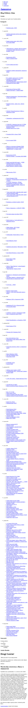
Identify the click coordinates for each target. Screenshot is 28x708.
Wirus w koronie (11, 58)
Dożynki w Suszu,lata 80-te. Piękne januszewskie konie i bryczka (14, 556)
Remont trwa (11, 434)
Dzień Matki (10, 410)
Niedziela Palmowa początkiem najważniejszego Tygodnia (14, 164)
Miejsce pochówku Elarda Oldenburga (16, 386)
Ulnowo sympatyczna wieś (14, 489)
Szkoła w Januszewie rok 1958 (15, 579)
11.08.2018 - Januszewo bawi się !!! (16, 124)
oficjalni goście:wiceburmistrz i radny (16, 617)
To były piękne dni (12, 64)
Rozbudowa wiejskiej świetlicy (15, 202)
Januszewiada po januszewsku (14, 278)
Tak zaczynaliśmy (12, 536)
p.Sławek (10, 526)
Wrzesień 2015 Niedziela (13, 332)
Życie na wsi (10, 516)
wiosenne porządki (12, 429)
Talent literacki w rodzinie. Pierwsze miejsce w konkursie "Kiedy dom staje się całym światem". (16, 50)
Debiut (9, 428)
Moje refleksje (11, 507)
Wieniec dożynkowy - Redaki (14, 90)
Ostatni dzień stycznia (13, 500)
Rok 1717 (10, 392)
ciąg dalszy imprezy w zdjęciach (15, 277)
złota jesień (10, 634)
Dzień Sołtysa (11, 465)
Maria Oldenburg (11, 354)
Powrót (9, 364)
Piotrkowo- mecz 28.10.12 (14, 530)
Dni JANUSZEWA (12, 338)
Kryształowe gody (12, 432)
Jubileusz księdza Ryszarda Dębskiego (16, 395)
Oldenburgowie (11, 504)
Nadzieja (10, 425)
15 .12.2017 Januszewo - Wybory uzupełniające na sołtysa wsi (14, 183)
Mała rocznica (11, 172)
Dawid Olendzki (11, 178)
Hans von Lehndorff (12, 486)
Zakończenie (10, 535)
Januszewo (6, 9)
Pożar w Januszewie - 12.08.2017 (15, 208)
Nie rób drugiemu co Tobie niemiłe (15, 439)
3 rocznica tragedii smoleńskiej (15, 433)
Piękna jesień (11, 626)
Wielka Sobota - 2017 (12, 227)
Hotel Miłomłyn (11, 240)
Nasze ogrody (11, 393)
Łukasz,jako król (11, 544)
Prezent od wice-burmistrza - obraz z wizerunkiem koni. (14, 610)
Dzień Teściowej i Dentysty (14, 166)
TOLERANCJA (11, 384)
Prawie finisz (11, 258)
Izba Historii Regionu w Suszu (15, 252)
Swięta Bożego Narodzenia (14, 550)
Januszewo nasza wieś (13, 467)
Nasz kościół (10, 228)
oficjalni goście (11, 616)
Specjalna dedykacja (12, 452)
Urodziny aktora (11, 448)
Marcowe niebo (11, 470)
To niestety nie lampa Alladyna (15, 490)
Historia (5, 3)
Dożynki (10, 595)
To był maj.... (11, 284)
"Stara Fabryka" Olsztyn (13, 268)
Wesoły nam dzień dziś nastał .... (15, 162)
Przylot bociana (11, 451)
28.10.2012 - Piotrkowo (13, 531)
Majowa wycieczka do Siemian (15, 146)
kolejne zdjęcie (11, 527)
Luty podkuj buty (12, 492)
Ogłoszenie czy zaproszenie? (14, 469)
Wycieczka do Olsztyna (13, 89)
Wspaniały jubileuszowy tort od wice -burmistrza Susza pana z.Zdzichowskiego (15, 614)
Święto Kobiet (11, 466)
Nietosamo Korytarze (12, 83)
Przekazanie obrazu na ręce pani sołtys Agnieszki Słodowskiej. (15, 608)
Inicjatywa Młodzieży (12, 417)
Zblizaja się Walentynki (13, 485)
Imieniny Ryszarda (12, 438)
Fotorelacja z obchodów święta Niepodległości (13, 80)
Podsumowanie (11, 403)
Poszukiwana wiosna (12, 437)
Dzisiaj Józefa (11, 456)
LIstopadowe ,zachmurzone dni (15, 118)
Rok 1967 (10, 561)
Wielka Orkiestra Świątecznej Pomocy (16, 514)
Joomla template (4, 706)
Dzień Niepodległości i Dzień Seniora (16, 81)
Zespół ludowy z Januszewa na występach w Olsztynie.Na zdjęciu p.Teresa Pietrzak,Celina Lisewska (16, 573)
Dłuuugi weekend (12, 424)
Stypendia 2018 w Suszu (13, 134)
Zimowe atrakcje (11, 477)
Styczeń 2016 (11, 306)
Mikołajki (10, 562)
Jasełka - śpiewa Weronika (14, 549)
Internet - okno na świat (13, 483)
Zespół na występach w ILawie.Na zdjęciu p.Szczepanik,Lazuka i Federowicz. (16, 589)
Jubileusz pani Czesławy (13, 370)
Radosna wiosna (11, 290)
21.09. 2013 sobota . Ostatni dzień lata (16, 378)
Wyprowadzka (11, 457)
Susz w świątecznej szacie (13, 314)
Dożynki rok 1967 (12, 559)
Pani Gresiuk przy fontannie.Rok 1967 (16, 558)
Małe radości (10, 484)
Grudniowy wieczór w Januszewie (15, 312)
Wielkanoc (10, 449)
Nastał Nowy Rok (12, 517)
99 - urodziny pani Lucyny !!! (14, 78)
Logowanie (6, 5)
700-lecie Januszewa (12, 620)
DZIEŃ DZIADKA (12, 508)
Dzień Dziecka (11, 409)
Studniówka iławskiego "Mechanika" (16, 246)
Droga (9, 260)
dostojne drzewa (11, 633)
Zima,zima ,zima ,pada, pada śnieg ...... (16, 481)
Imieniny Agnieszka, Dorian (14, 509)
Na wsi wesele (11, 140)
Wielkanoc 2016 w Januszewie (15, 299)
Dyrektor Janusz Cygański (14, 411)
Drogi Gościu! (11, 635)
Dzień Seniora (11, 326)
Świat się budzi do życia (13, 430)
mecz (9, 528)
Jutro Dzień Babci (12, 512)
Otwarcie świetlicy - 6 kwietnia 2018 (16, 156)
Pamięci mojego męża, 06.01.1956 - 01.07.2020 (14, 42)
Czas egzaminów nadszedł (14, 427)
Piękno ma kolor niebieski (13, 461)
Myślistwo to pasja (12, 480)
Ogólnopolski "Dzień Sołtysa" (14, 234)
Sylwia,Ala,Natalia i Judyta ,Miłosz (16, 540)
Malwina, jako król (12, 545)
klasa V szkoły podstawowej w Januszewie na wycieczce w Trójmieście (16, 581)
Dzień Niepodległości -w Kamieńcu (16, 320)
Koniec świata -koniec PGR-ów (15, 524)
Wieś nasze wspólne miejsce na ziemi (16, 453)
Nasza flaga (10, 356)
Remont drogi (11, 155)
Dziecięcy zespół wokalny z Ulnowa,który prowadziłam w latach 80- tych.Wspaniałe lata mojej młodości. (16, 553)
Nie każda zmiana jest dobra (14, 214)
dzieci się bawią (11, 619)
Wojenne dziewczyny (12, 128)
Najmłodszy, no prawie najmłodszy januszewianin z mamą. (14, 605)
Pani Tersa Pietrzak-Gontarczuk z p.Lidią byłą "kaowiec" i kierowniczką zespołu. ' (16, 583)
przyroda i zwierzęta (12, 630)
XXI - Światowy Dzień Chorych (15, 488)
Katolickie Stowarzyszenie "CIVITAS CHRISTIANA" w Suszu (15, 148)
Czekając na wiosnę (12, 455)
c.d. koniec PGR (11, 523)
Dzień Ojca (10, 401)
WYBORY (10, 362)
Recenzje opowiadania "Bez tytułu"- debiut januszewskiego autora (16, 413)
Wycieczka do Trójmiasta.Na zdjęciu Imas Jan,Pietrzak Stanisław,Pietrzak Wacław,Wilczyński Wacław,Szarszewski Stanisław (15, 568)
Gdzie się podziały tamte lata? (14, 394)
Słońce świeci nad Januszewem (15, 464)
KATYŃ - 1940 (11, 436)
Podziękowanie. (11, 28)
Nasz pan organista (12, 355)
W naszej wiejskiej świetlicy (14, 513)
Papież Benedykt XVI (13, 476)
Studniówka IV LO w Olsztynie (15, 305)
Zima (9, 505)
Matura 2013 (10, 418)
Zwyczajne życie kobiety (13, 479)
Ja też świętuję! (11, 511)
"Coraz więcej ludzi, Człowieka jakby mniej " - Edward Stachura (16, 192)
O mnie (5, 4)
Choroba (10, 415)
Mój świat (5, 1)
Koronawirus (11, 57)
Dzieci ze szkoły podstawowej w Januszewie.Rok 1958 (13, 598)
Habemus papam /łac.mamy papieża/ (16, 462)
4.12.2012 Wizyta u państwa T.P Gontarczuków (13, 600)
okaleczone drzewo (12, 631)
